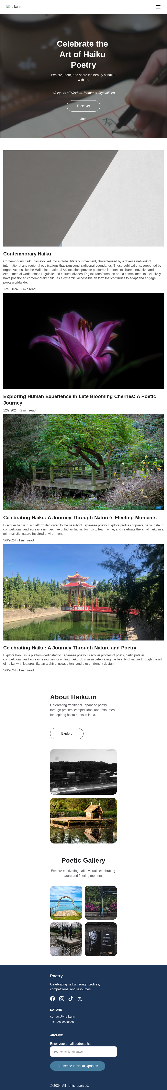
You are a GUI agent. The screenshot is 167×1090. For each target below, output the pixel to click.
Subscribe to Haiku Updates (77, 1066)
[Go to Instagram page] (61, 998)
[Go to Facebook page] (52, 998)
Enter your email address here (71, 1043)
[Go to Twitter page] (79, 998)
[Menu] (158, 7)
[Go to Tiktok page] (70, 998)
